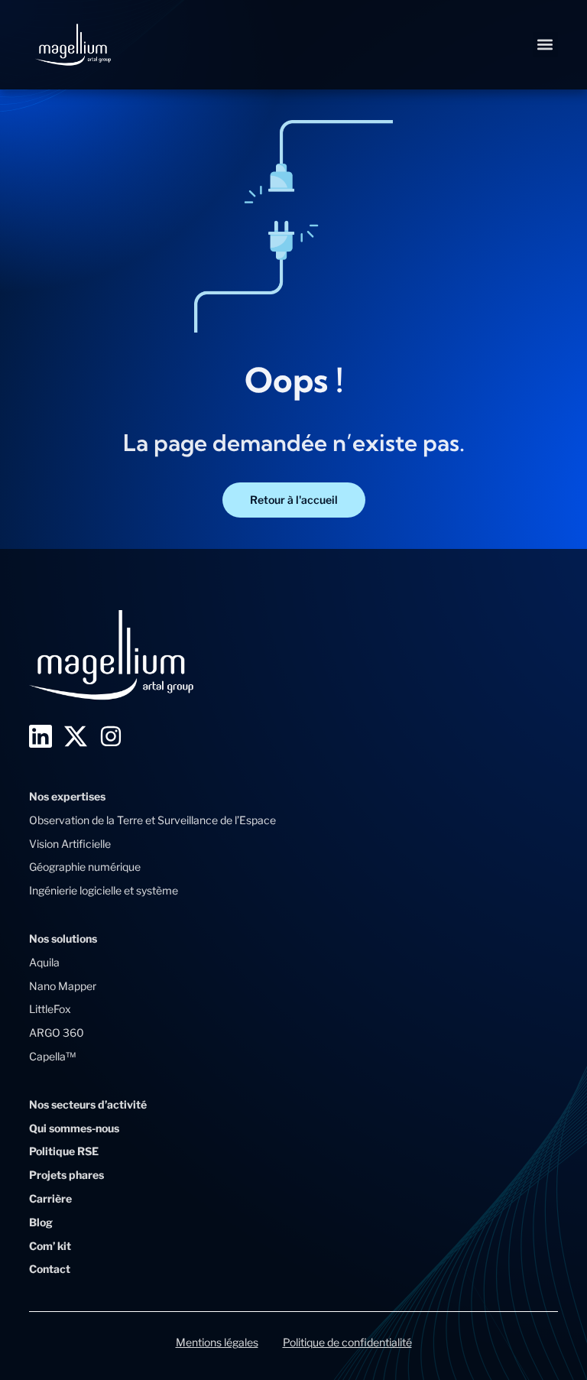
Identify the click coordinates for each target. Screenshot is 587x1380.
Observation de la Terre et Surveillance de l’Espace (152, 819)
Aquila (44, 962)
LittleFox (50, 1008)
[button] (545, 44)
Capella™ (52, 1056)
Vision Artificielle (70, 843)
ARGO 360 (56, 1032)
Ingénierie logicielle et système (103, 890)
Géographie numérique (85, 866)
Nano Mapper (62, 985)
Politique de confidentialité (347, 1342)
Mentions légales (217, 1342)
